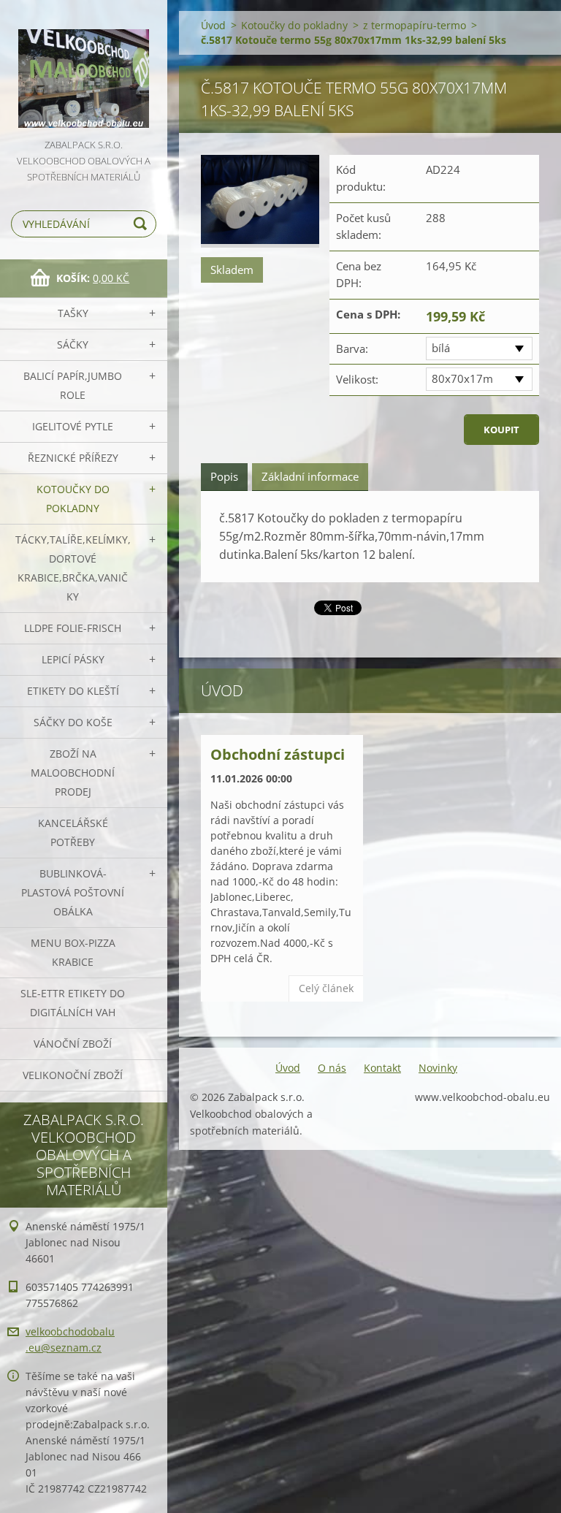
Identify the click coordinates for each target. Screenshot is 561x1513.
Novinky (438, 1068)
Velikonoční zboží (73, 1075)
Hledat (142, 224)
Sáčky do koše (73, 722)
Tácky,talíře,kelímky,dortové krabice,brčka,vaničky (73, 568)
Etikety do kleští (73, 691)
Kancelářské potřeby (73, 832)
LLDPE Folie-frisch (72, 628)
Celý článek (326, 988)
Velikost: (357, 379)
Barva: (352, 348)
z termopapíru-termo (414, 25)
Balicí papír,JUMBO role (72, 385)
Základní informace (310, 476)
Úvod (213, 25)
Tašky (73, 313)
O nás (332, 1068)
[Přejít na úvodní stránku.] (83, 68)
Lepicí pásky (73, 659)
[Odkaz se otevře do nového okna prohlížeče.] (260, 201)
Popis (224, 476)
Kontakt (382, 1068)
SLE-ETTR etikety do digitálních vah (72, 1002)
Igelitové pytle (72, 426)
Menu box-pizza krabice (73, 952)
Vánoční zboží (73, 1044)
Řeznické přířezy (73, 458)
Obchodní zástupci (277, 754)
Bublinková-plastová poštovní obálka (72, 892)
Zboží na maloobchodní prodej (73, 773)
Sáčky (72, 344)
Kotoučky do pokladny (73, 498)
